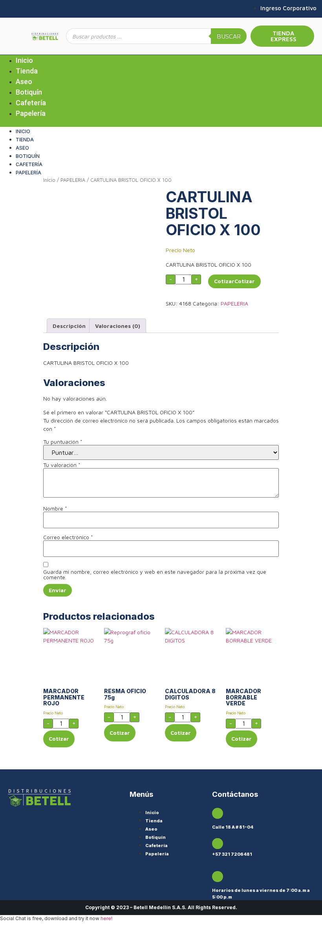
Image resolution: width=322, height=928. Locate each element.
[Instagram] (4, 8)
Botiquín (29, 92)
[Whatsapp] (16, 8)
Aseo (24, 81)
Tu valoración (61, 465)
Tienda (27, 71)
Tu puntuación (62, 442)
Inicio (24, 60)
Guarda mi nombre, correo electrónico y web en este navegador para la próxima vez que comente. (154, 574)
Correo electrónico (68, 537)
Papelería (31, 113)
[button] (161, 123)
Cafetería (31, 103)
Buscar (229, 36)
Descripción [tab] (69, 325)
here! (106, 918)
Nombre (55, 508)
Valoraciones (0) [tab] (117, 325)
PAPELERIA (72, 180)
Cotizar (224, 281)
